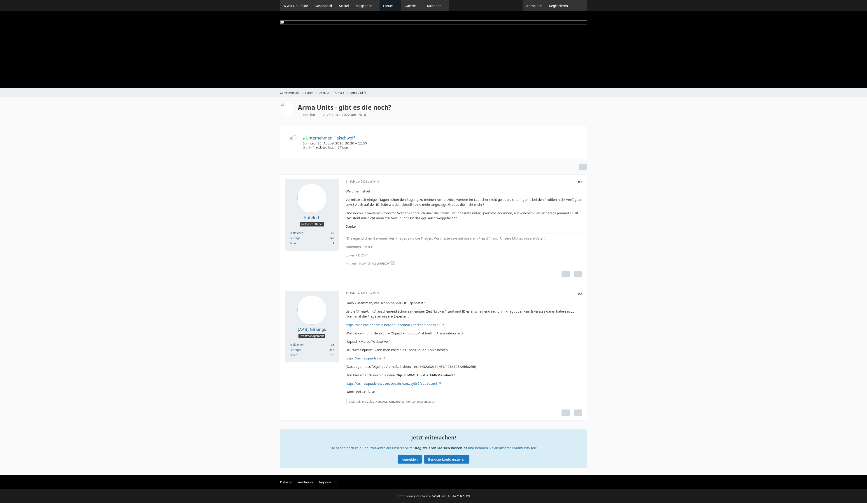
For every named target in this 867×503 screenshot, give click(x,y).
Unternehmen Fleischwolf (330, 138)
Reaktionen (296, 233)
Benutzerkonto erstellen (446, 459)
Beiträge (294, 238)
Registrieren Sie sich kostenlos (441, 448)
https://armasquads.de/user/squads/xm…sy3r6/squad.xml (391, 383)
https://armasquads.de (363, 358)
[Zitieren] (578, 274)
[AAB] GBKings (390, 402)
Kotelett (309, 114)
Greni (306, 147)
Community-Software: (433, 496)
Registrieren (558, 5)
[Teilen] (583, 167)
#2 (580, 293)
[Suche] (579, 5)
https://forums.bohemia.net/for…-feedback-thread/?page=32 (393, 324)
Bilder (293, 243)
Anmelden (534, 5)
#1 (580, 181)
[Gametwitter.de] (433, 50)
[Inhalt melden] (566, 274)
